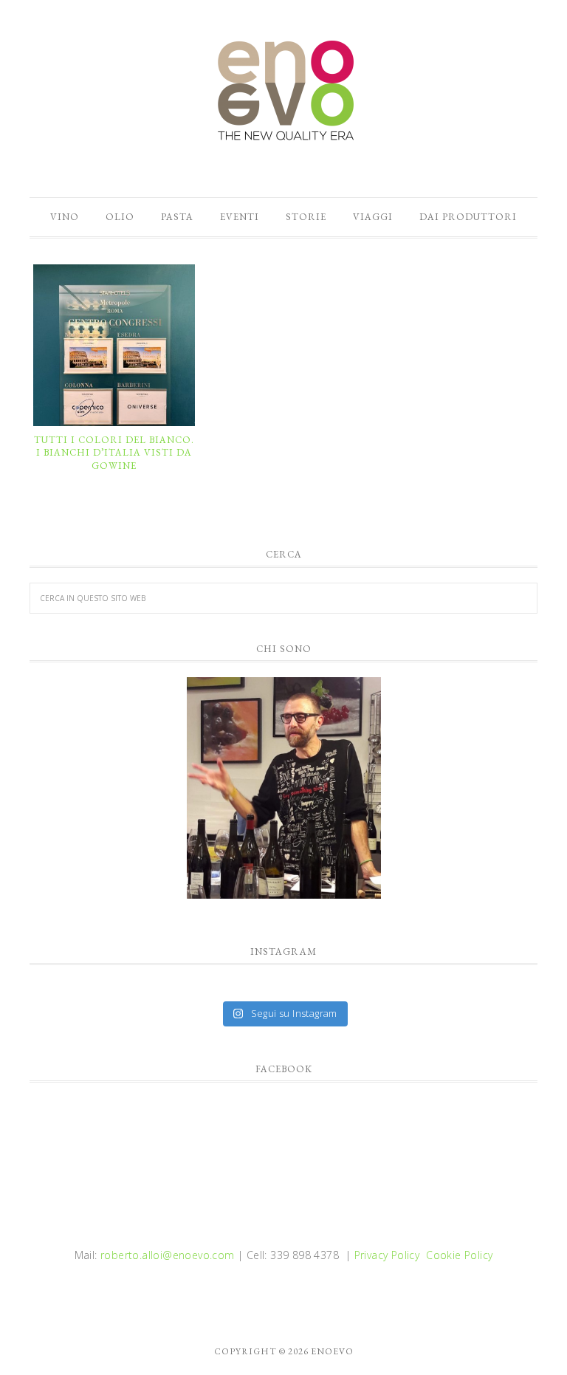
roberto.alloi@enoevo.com (167, 1255)
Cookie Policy (459, 1255)
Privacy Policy (387, 1255)
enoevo (283, 91)
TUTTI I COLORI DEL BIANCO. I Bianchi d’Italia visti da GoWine (114, 452)
